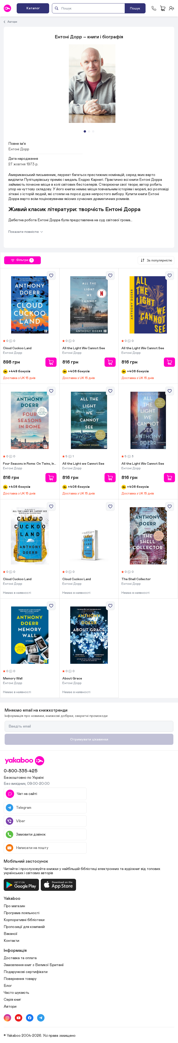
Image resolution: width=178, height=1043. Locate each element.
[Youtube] (18, 1018)
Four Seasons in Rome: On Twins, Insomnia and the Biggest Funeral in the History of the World (30, 463)
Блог (8, 986)
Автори (12, 21)
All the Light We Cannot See (83, 348)
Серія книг (12, 999)
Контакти (11, 941)
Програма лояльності (21, 913)
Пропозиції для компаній (24, 927)
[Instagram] (7, 1018)
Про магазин (14, 906)
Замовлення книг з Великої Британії (34, 965)
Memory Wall (12, 678)
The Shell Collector (136, 579)
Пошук (135, 8)
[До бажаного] (51, 275)
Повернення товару (20, 979)
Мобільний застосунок (26, 861)
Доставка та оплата (20, 958)
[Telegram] (40, 1018)
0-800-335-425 (21, 771)
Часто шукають (16, 992)
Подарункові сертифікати (26, 972)
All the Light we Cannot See (83, 463)
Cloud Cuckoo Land (17, 348)
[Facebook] (29, 1018)
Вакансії (10, 934)
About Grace (72, 678)
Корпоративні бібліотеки (24, 920)
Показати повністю (23, 231)
